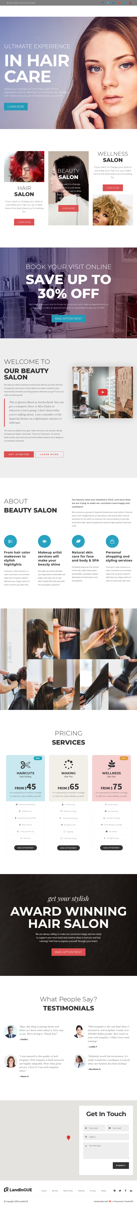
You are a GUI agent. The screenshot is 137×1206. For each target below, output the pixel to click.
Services (55, 1191)
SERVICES (83, 10)
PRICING (111, 10)
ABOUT (69, 10)
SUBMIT (121, 1165)
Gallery (103, 1191)
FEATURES (97, 10)
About (43, 1191)
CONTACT (125, 10)
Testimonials (68, 1191)
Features (81, 1191)
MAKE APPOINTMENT (26, 848)
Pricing (93, 1191)
